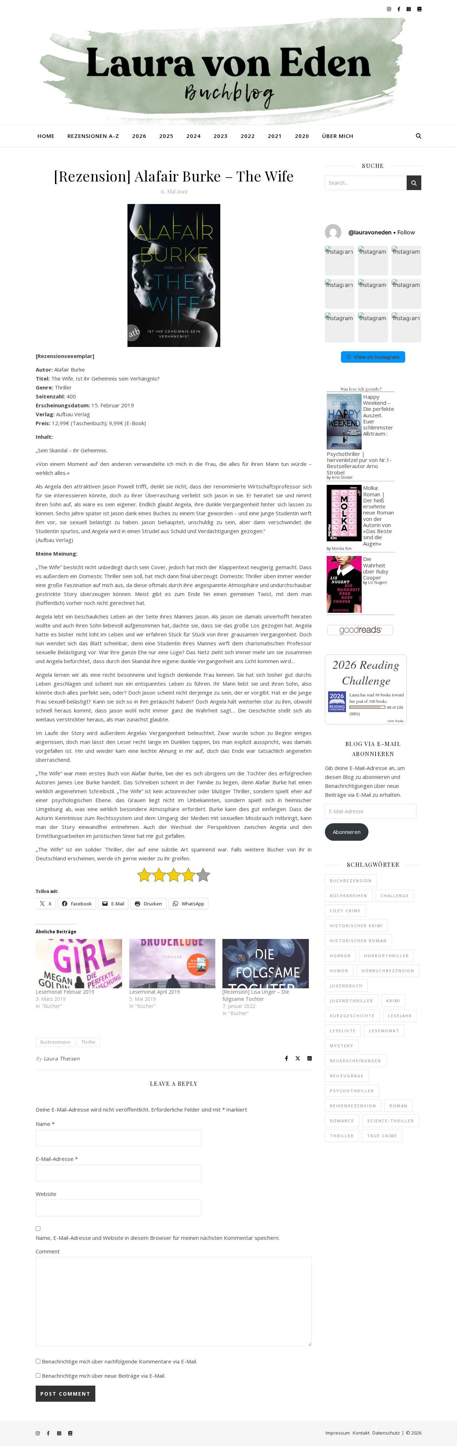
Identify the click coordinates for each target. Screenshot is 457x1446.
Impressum (338, 1433)
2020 (302, 135)
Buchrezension (55, 1042)
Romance (342, 1120)
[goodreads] (409, 9)
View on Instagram (377, 357)
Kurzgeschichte (352, 1015)
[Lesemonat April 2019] (172, 963)
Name (45, 1123)
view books (395, 720)
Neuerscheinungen (355, 1060)
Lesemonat (384, 1030)
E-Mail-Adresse (57, 1158)
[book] (419, 9)
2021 (275, 135)
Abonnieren (347, 831)
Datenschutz (386, 1433)
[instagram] (389, 9)
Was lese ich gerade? (360, 389)
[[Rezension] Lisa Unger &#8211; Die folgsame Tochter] (265, 963)
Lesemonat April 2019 (154, 991)
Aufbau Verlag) (55, 539)
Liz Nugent (377, 582)
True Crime (382, 1135)
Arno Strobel (342, 477)
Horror (340, 955)
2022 (248, 135)
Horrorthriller (386, 955)
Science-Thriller (390, 1120)
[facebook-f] (399, 9)
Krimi (393, 1000)
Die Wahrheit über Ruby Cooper (375, 568)
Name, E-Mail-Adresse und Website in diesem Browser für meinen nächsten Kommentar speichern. (158, 1237)
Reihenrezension (353, 1105)
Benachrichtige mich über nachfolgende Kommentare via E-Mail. (119, 1361)
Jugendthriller (351, 1000)
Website (46, 1193)
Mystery (341, 1045)
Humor (339, 970)
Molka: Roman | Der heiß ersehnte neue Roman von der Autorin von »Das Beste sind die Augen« (378, 515)
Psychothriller (352, 1090)
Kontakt (361, 1433)
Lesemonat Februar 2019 (65, 991)
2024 (193, 135)
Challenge (395, 895)
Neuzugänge (347, 1075)
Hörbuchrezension (388, 970)
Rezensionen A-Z (93, 135)
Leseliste (343, 1030)
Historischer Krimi (356, 925)
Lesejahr (400, 1015)
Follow (406, 232)
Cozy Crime (345, 910)
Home (46, 135)
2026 (139, 135)
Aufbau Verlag (73, 414)
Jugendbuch (346, 985)
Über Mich (337, 135)
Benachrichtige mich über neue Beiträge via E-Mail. (103, 1375)
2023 (221, 135)
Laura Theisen (62, 1058)
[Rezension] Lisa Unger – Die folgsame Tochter (255, 995)
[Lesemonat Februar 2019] (79, 963)
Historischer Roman (358, 940)
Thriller (88, 1042)
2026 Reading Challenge (366, 672)
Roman (399, 1105)
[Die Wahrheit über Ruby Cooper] (344, 584)
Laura (354, 694)
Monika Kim (342, 548)
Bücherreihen (348, 895)
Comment (48, 1251)
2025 (166, 135)
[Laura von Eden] (228, 71)
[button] (340, 260)
